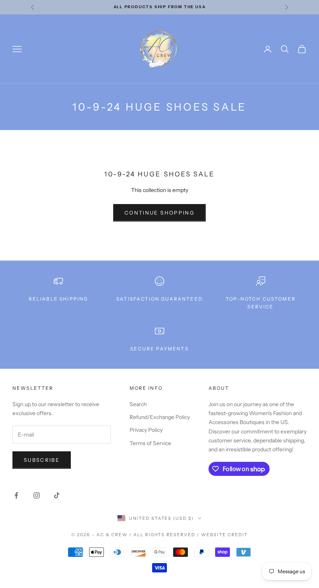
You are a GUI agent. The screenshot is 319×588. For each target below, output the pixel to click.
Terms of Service (150, 443)
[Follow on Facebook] (16, 495)
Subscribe (42, 460)
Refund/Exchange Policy (160, 417)
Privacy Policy (146, 429)
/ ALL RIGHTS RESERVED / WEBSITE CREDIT (188, 534)
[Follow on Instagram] (36, 495)
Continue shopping (159, 212)
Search (138, 404)
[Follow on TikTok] (57, 495)
